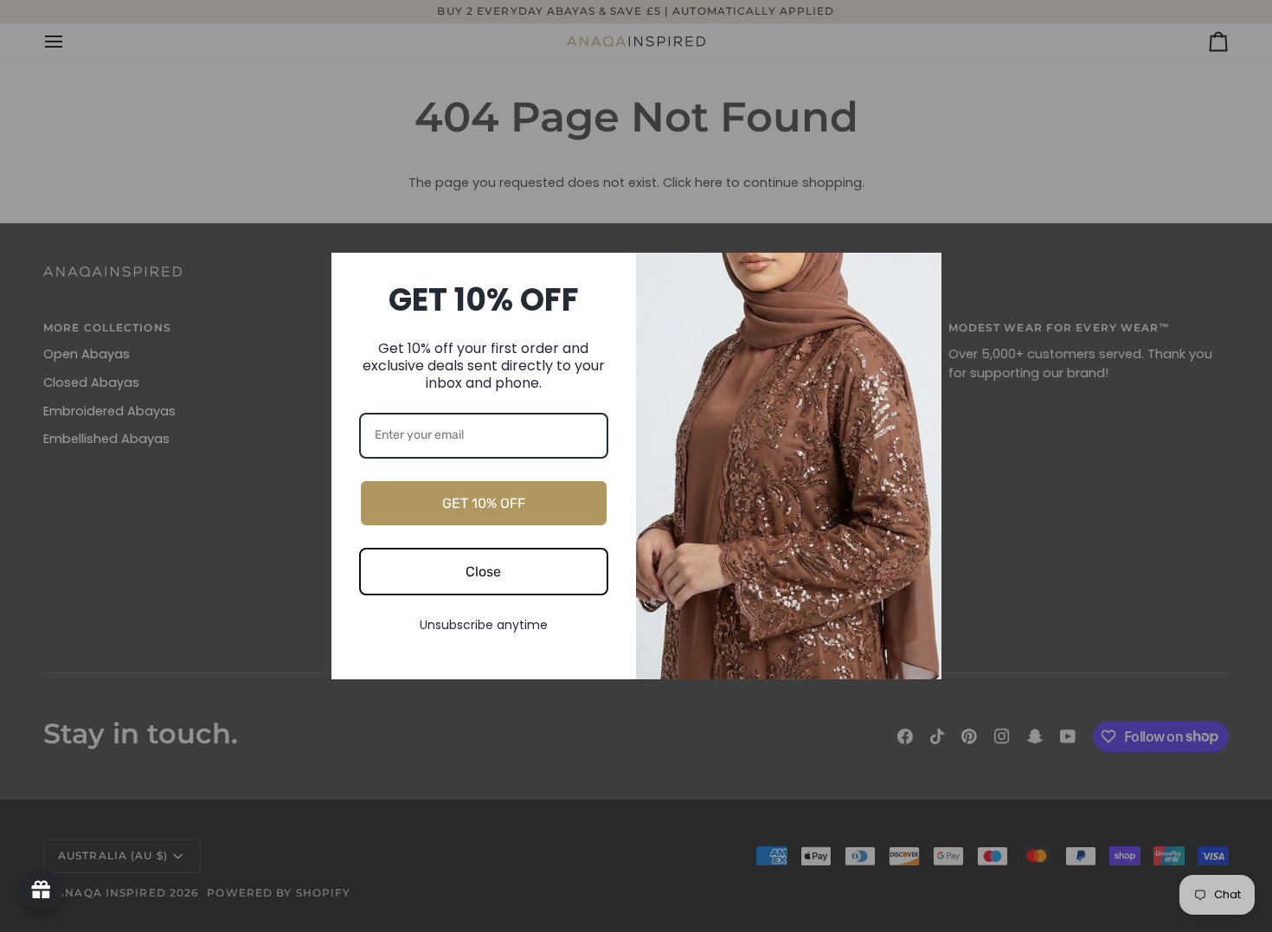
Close (483, 571)
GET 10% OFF (483, 503)
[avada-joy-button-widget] (41, 890)
